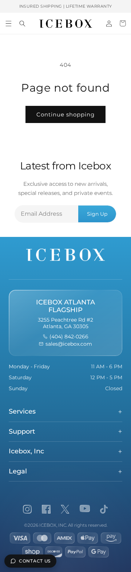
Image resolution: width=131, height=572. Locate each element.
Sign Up (97, 214)
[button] (8, 23)
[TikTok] (104, 509)
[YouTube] (85, 509)
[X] (65, 509)
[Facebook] (46, 509)
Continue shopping (65, 114)
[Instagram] (27, 509)
